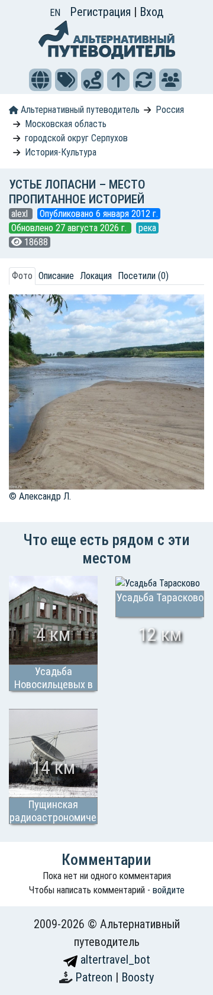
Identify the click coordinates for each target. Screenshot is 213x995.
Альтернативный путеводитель (79, 109)
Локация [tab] (96, 275)
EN (55, 12)
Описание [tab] (56, 275)
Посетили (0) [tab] (143, 275)
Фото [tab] (22, 275)
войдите (169, 890)
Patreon (95, 977)
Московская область (65, 123)
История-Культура (60, 152)
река (147, 228)
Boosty (137, 977)
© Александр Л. (40, 496)
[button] (40, 80)
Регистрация (102, 12)
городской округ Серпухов (76, 138)
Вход (151, 12)
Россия (170, 109)
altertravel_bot (114, 959)
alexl (20, 213)
